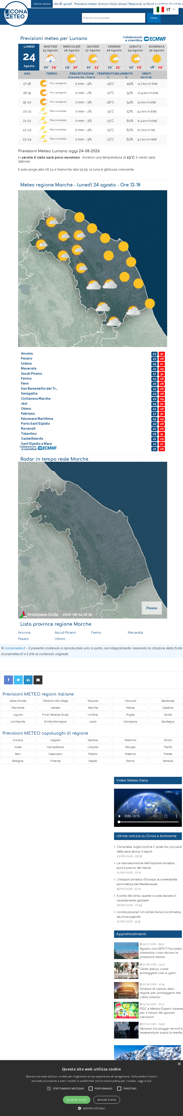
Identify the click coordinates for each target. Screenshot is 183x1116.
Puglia (130, 714)
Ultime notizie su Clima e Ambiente (146, 836)
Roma (130, 761)
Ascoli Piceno (65, 633)
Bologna (17, 761)
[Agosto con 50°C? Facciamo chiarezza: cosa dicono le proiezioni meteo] (126, 950)
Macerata (135, 633)
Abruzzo (130, 700)
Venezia (168, 761)
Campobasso (55, 747)
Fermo (96, 633)
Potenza (130, 754)
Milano (92, 754)
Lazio (92, 721)
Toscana (92, 700)
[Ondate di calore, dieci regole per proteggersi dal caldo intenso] (126, 990)
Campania (130, 721)
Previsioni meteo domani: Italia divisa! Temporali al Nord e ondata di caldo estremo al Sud (103, 4)
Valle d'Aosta (17, 700)
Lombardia (18, 721)
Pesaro (23, 639)
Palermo (130, 740)
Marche (93, 707)
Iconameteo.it (15, 648)
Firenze (55, 761)
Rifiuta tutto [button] (107, 1099)
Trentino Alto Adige (55, 700)
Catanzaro (55, 754)
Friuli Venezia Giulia (55, 714)
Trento (168, 747)
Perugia (130, 747)
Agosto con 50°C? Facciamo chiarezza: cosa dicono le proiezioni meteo (161, 952)
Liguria (18, 714)
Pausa (151, 608)
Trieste (168, 754)
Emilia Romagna (55, 721)
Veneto (55, 707)
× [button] (179, 1064)
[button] (91, 1108)
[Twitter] (18, 679)
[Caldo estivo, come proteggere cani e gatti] (126, 970)
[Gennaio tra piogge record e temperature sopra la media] (126, 1030)
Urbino (60, 639)
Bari (18, 754)
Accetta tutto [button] (77, 1099)
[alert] (91, 1088)
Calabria (167, 707)
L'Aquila (93, 747)
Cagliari (55, 740)
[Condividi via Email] (37, 679)
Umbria (93, 714)
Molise (130, 707)
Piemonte (18, 707)
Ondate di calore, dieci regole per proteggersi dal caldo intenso (160, 993)
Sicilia (168, 714)
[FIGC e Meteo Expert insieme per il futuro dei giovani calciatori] (126, 1010)
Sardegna (167, 721)
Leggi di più (144, 1081)
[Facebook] (8, 679)
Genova (93, 740)
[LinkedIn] (28, 679)
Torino (168, 740)
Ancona (24, 633)
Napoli (93, 761)
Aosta (18, 747)
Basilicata (168, 700)
